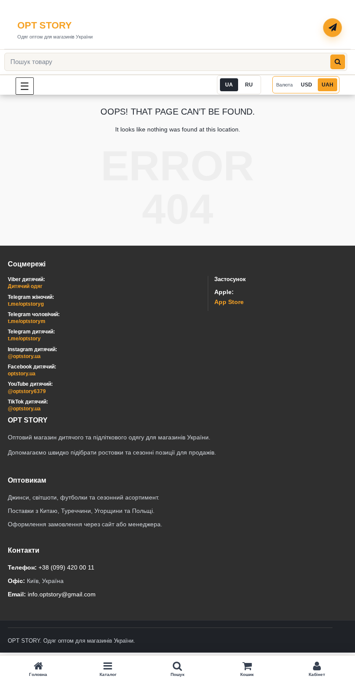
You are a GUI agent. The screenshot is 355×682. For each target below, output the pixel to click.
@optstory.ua (24, 356)
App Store (229, 301)
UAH (327, 85)
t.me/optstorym (26, 321)
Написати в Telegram (332, 28)
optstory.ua (22, 374)
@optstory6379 (27, 391)
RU (249, 85)
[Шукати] (337, 61)
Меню (33, 86)
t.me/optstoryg (26, 304)
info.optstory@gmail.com (62, 594)
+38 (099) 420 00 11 (66, 567)
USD (306, 85)
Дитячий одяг (25, 286)
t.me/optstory (24, 339)
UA (229, 85)
